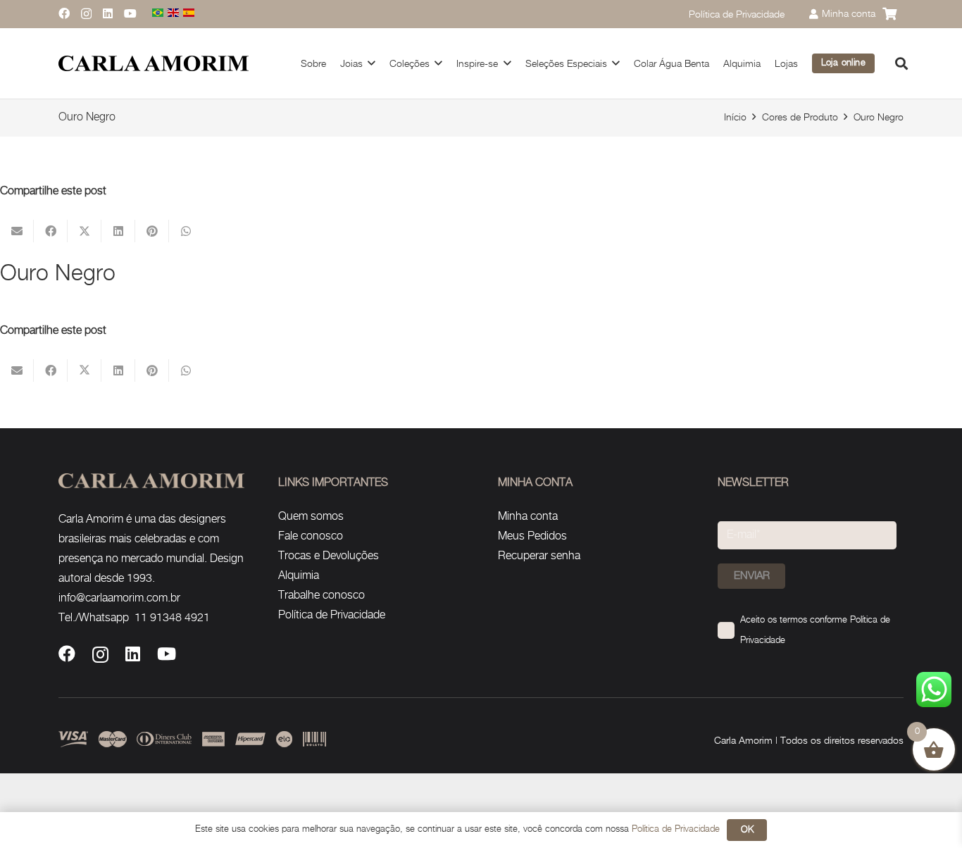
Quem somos (311, 517)
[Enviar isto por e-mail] (17, 231)
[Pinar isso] (152, 231)
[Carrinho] (889, 14)
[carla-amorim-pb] (153, 64)
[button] (371, 63)
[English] (174, 14)
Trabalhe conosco (321, 595)
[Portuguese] (158, 14)
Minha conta (528, 517)
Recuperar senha (539, 556)
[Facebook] (64, 13)
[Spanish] (189, 14)
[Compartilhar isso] (51, 231)
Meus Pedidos (532, 536)
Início (735, 117)
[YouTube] (130, 13)
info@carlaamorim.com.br (119, 598)
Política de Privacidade (331, 615)
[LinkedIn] (108, 13)
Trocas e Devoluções (328, 556)
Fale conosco (310, 536)
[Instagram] (86, 14)
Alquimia (298, 576)
